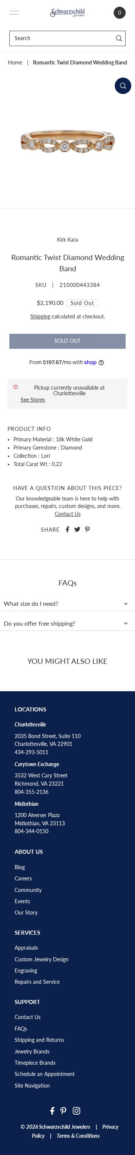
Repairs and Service (37, 982)
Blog (20, 867)
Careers (23, 879)
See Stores (33, 399)
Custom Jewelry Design (42, 959)
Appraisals (26, 948)
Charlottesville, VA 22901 (43, 744)
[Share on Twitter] (77, 529)
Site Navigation (32, 1086)
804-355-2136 (31, 792)
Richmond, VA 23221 (39, 784)
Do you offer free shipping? (39, 623)
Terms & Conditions (78, 1136)
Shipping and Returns (39, 1040)
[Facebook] (52, 1111)
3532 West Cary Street (41, 775)
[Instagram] (76, 1111)
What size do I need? (31, 603)
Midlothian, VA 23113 (40, 823)
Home (15, 63)
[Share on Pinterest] (87, 529)
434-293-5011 (31, 752)
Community (28, 890)
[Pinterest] (63, 1111)
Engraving (26, 971)
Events (22, 901)
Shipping (40, 317)
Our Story (26, 913)
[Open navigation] (13, 13)
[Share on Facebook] (67, 529)
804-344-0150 (31, 831)
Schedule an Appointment (45, 1074)
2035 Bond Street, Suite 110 (48, 736)
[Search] (118, 38)
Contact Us (68, 514)
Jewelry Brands (32, 1052)
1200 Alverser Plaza (37, 815)
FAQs (21, 1029)
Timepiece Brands (35, 1063)
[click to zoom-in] (123, 86)
